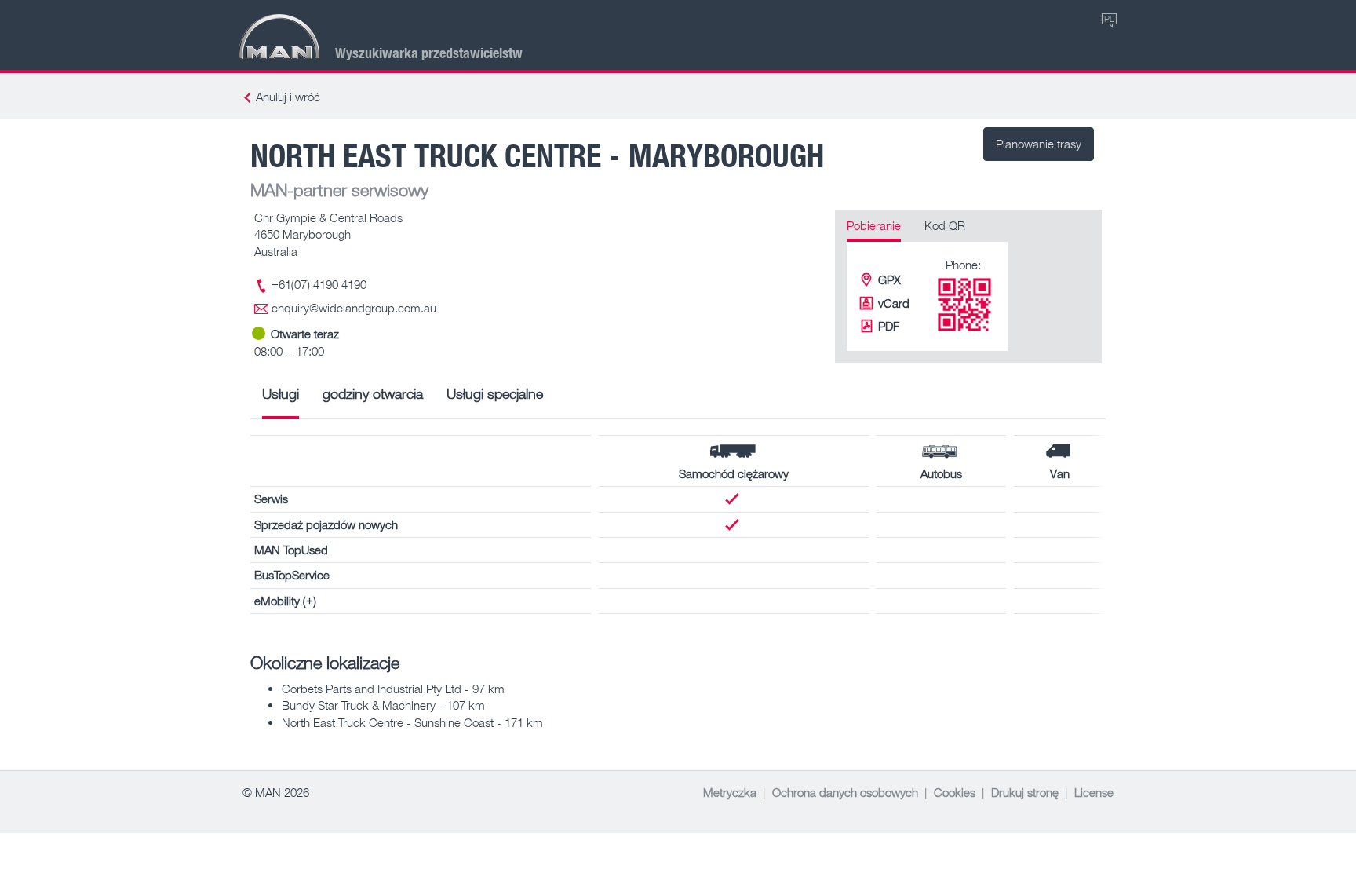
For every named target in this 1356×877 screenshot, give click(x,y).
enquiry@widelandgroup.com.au (354, 308)
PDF (888, 326)
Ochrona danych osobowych (845, 792)
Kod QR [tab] (944, 225)
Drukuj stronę (1025, 792)
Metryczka (729, 792)
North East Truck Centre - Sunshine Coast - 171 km (412, 722)
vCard (893, 303)
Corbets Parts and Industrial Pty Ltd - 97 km (393, 689)
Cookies (954, 792)
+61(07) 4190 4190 (319, 284)
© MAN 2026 (275, 792)
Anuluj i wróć (288, 97)
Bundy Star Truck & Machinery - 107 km (383, 705)
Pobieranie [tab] (874, 225)
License (1094, 792)
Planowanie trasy (1038, 144)
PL (1109, 18)
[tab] (280, 399)
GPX (889, 279)
